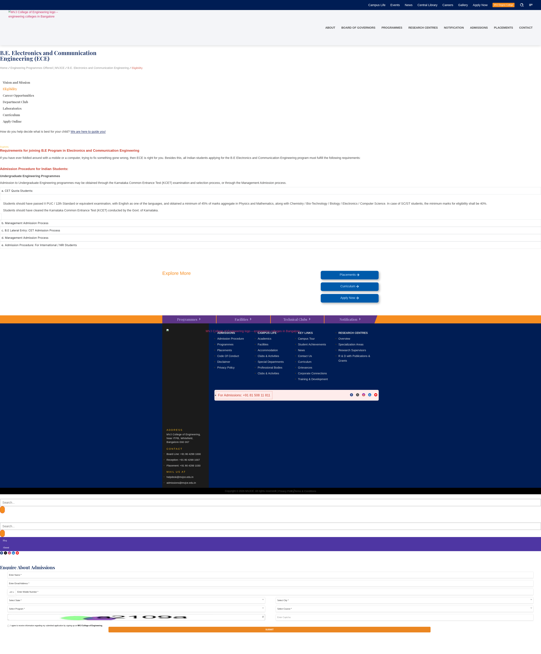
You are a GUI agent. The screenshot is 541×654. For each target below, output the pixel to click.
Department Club (15, 102)
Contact (526, 27)
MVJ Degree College (503, 5)
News (409, 5)
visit (230, 287)
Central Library (427, 5)
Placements (503, 27)
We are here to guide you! (88, 131)
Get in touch (186, 287)
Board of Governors (358, 27)
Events (395, 5)
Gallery (463, 5)
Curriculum (11, 115)
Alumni (6, 547)
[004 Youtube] (375, 394)
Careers (447, 5)
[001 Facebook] (351, 394)
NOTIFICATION (454, 27)
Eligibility (10, 89)
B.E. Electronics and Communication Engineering (98, 67)
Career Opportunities (18, 95)
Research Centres (423, 27)
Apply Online (12, 121)
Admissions (479, 27)
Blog (5, 540)
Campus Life (376, 5)
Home (3, 67)
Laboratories (12, 108)
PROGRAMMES (392, 27)
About (330, 27)
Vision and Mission (16, 82)
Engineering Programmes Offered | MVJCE (37, 67)
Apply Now (480, 5)
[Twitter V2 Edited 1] (357, 394)
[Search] (2, 509)
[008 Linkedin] (369, 394)
